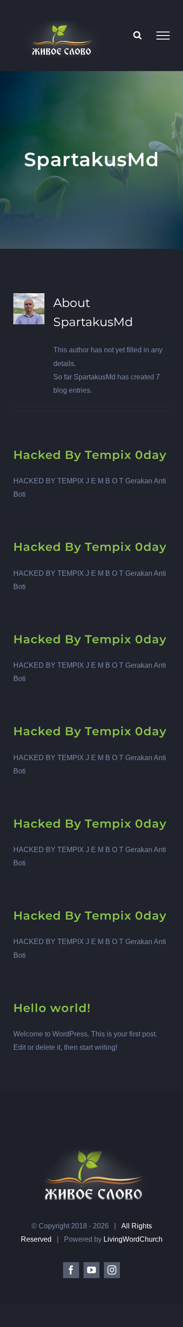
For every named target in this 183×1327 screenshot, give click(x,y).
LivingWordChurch (133, 1239)
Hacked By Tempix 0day (90, 455)
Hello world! (52, 1008)
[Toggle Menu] (163, 36)
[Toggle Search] (137, 35)
